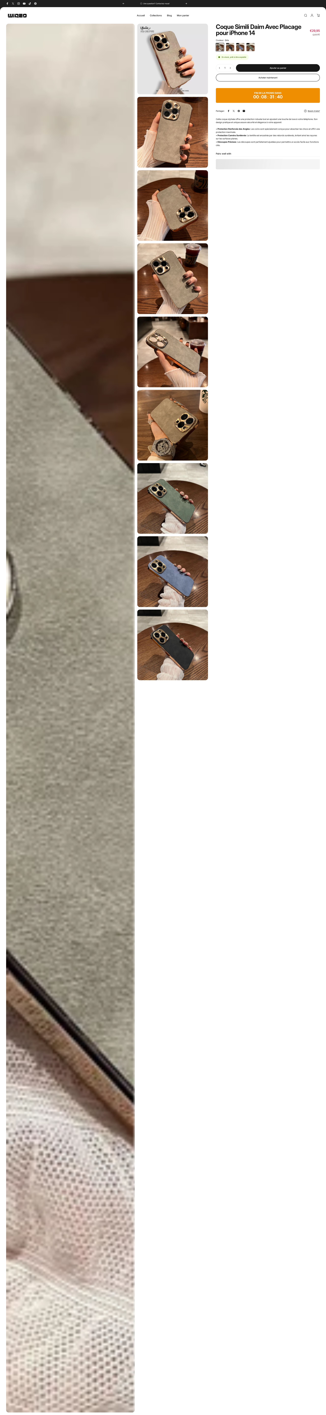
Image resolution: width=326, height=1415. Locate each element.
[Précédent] (123, 3)
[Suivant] (186, 3)
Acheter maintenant (268, 77)
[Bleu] (240, 47)
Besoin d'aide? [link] (314, 111)
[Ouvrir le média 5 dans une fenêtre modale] (172, 352)
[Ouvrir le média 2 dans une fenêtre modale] (172, 132)
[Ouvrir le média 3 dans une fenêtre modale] (172, 205)
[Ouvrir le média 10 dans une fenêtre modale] (70, 718)
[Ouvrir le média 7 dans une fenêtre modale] (172, 498)
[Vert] (250, 47)
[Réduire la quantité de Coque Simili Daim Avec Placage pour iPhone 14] (219, 68)
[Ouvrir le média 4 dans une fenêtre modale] (172, 278)
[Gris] (220, 47)
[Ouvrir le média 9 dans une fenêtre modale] (172, 645)
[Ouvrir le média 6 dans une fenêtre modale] (172, 425)
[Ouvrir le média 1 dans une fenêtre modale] (172, 59)
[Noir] (230, 47)
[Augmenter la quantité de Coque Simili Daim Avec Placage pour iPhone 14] (231, 68)
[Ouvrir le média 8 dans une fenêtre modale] (172, 571)
